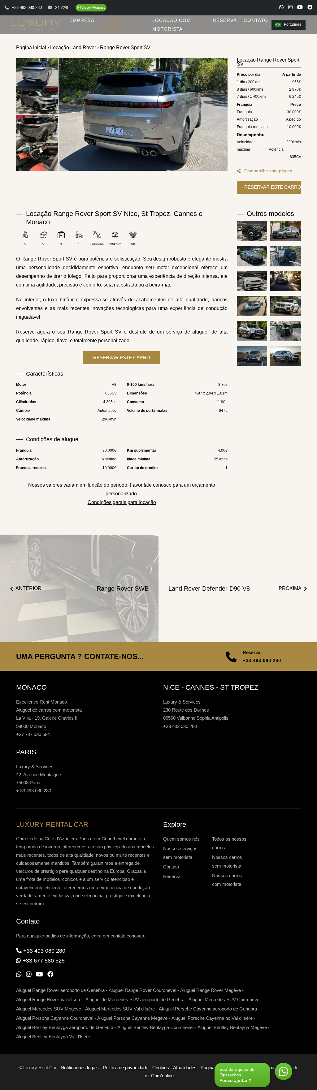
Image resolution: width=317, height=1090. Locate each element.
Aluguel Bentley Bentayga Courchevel (155, 1027)
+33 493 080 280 (262, 660)
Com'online (162, 1075)
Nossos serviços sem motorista (180, 853)
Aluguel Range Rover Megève (210, 990)
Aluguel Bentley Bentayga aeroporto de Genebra (64, 1027)
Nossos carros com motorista (227, 880)
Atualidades (185, 1067)
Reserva (171, 876)
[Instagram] (290, 7)
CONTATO (256, 20)
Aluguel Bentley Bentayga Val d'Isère (53, 1036)
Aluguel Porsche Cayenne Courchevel (54, 1018)
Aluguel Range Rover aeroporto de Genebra (60, 990)
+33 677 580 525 (44, 961)
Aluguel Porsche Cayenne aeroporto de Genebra (208, 1008)
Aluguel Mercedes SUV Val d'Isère (120, 1008)
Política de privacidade (125, 1067)
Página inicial (31, 47)
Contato (171, 866)
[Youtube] (300, 7)
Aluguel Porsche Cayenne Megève (132, 1018)
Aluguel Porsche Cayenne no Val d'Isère (212, 1018)
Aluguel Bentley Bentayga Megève (232, 1027)
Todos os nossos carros (229, 843)
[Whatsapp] (281, 7)
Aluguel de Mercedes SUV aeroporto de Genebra (135, 999)
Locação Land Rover (73, 47)
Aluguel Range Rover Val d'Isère (48, 999)
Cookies (160, 1067)
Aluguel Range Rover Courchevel (142, 990)
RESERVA (225, 20)
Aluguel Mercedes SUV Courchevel (224, 999)
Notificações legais (80, 1067)
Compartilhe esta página (267, 170)
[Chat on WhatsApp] (91, 7)
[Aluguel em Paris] (143, 114)
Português (292, 24)
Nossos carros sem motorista (227, 861)
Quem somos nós (181, 839)
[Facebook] (309, 7)
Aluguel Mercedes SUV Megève (48, 1008)
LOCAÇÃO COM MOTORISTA (171, 25)
